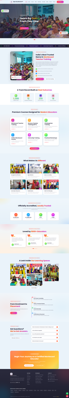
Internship (43, 1)
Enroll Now (59, 1)
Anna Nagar (15, 390)
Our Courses (28, 376)
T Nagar (35, 390)
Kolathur (12, 390)
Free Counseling (34, 29)
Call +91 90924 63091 (40, 365)
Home (26, 1)
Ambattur (41, 390)
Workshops (39, 1)
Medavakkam (31, 390)
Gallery (47, 1)
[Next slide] (67, 22)
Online (36, 1)
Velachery (20, 390)
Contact (54, 1)
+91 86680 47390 (52, 378)
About (29, 1)
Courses (32, 1)
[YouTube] (17, 382)
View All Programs (34, 148)
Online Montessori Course (39, 379)
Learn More (13, 143)
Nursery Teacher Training (38, 376)
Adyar (38, 390)
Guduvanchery (16, 392)
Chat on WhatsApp (52, 381)
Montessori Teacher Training (39, 374)
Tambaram (24, 390)
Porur (27, 390)
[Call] (67, 396)
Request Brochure (29, 365)
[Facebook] (13, 382)
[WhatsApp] (11, 382)
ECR (55, 390)
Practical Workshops (38, 382)
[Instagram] (15, 382)
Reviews (50, 1)
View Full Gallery (34, 287)
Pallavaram (12, 392)
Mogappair (45, 390)
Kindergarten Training (38, 378)
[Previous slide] (2, 22)
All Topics (28, 384)
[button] (33, 39)
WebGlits (57, 396)
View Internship (23, 29)
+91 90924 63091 (52, 376)
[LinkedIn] (19, 382)
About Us (28, 374)
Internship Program (38, 381)
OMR (52, 390)
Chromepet (49, 390)
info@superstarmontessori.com (53, 379)
